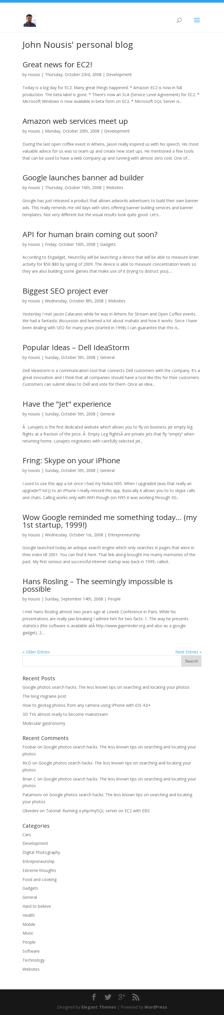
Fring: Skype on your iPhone (71, 460)
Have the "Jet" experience (66, 404)
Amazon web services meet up (75, 121)
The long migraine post (44, 696)
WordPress (155, 1007)
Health (28, 915)
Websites (114, 187)
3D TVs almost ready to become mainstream (65, 714)
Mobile (28, 924)
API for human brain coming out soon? (90, 234)
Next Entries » (188, 652)
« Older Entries (36, 652)
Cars (26, 834)
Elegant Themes (98, 1007)
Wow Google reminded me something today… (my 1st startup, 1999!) (109, 521)
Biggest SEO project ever (65, 291)
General (107, 357)
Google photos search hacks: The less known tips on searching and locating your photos (106, 687)
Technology (33, 960)
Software (31, 951)
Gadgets (108, 244)
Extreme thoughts (39, 870)
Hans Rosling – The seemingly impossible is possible (97, 585)
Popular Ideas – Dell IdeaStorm (76, 347)
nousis (34, 74)
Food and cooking (39, 879)
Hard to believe (36, 906)
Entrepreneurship (124, 535)
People (114, 599)
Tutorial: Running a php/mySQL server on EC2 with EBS (98, 810)
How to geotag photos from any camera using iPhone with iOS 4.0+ (86, 705)
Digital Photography (41, 852)
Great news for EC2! (57, 64)
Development (119, 74)
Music (28, 933)
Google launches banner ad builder (83, 177)
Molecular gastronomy (43, 723)
